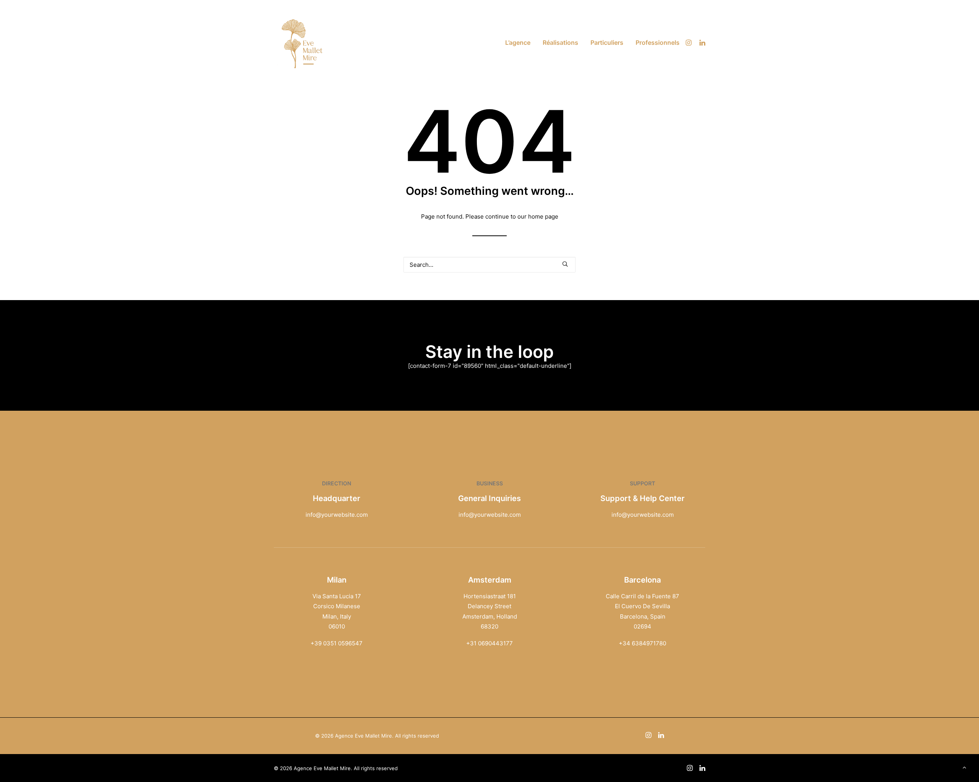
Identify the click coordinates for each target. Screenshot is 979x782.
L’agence (517, 42)
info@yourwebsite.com (337, 514)
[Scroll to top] (964, 767)
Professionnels (658, 42)
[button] (690, 42)
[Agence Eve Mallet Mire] (302, 42)
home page (543, 216)
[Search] (489, 265)
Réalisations (560, 42)
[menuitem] (518, 42)
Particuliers (606, 42)
